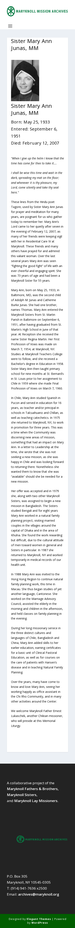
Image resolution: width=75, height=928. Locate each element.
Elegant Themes (39, 919)
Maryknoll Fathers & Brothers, (33, 788)
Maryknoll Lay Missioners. (36, 800)
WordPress (39, 922)
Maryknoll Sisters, (22, 794)
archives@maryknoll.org (38, 894)
